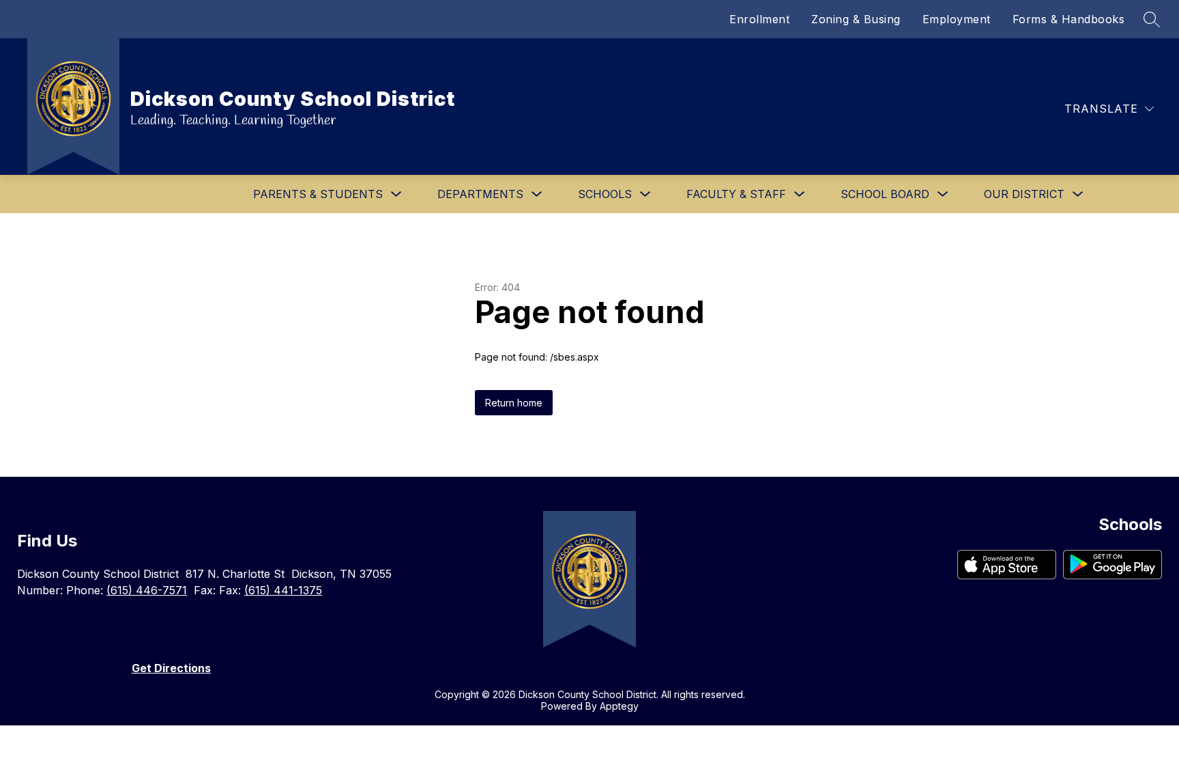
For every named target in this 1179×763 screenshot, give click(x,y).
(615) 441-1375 (283, 590)
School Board (885, 194)
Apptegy (619, 706)
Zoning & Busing (856, 19)
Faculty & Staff (736, 194)
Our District (1024, 194)
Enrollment (759, 19)
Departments (480, 194)
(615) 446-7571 (146, 590)
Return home (513, 402)
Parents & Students (318, 194)
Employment (956, 19)
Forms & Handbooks (1069, 19)
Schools (605, 194)
